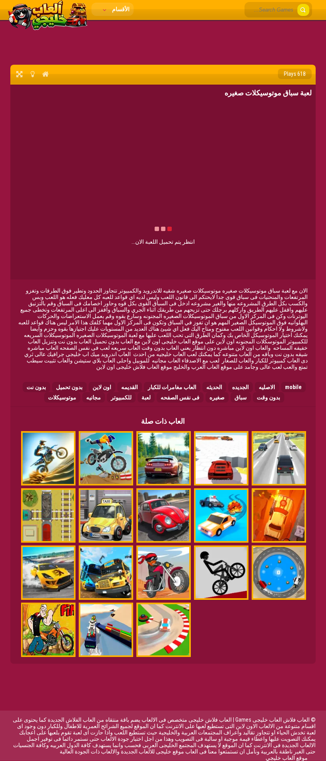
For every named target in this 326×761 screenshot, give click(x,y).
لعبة (146, 397)
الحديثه (214, 387)
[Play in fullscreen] (19, 74)
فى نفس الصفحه (180, 397)
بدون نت (36, 387)
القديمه (129, 387)
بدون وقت (268, 397)
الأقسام (120, 9)
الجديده (240, 387)
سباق (241, 397)
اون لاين (102, 387)
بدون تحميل (69, 387)
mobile (293, 387)
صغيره (217, 397)
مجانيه (93, 397)
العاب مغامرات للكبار (172, 387)
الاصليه (267, 387)
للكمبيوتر (121, 397)
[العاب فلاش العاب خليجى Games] (47, 28)
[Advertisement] (163, 42)
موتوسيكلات (62, 397)
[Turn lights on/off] (32, 74)
